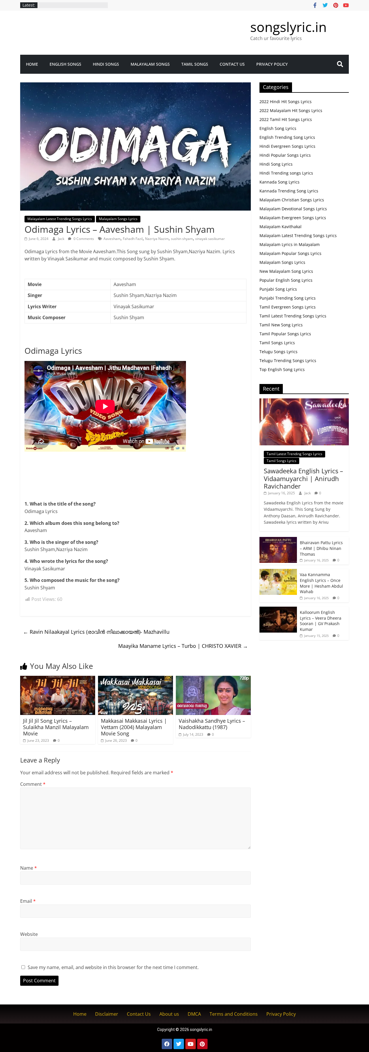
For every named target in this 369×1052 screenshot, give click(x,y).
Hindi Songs (106, 64)
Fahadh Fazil (133, 238)
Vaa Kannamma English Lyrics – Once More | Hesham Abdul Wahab (321, 583)
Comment (33, 784)
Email (28, 901)
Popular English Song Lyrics (285, 280)
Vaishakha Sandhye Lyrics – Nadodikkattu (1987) (212, 724)
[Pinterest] (202, 1044)
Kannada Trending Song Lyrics (288, 191)
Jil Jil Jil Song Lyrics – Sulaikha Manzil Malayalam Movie (56, 727)
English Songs (65, 64)
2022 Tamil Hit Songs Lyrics (285, 119)
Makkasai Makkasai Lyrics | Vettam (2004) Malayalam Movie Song (134, 727)
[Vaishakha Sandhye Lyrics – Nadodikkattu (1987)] (213, 679)
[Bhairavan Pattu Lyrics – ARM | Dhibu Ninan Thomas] (278, 540)
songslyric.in (288, 27)
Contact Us (232, 64)
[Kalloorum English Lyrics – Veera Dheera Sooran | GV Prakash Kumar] (278, 609)
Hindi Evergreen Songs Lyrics (287, 146)
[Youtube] (190, 1044)
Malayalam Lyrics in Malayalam (289, 244)
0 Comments (83, 238)
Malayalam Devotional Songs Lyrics (293, 208)
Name (28, 868)
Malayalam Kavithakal (280, 226)
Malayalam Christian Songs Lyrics (291, 200)
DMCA (194, 1014)
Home (32, 64)
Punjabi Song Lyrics (278, 289)
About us (169, 1014)
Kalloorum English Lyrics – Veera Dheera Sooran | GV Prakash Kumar (320, 621)
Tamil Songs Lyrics (277, 342)
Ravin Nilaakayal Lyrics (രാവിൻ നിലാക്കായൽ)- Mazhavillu (96, 631)
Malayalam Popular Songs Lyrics (290, 253)
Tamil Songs (194, 64)
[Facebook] (167, 1044)
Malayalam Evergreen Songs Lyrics (292, 217)
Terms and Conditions (234, 1014)
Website (29, 934)
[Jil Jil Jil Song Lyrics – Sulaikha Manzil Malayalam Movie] (57, 679)
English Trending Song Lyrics (287, 137)
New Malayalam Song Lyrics (286, 271)
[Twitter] (179, 1044)
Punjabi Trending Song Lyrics (287, 298)
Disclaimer (106, 1014)
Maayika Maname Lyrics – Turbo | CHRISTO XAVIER (183, 645)
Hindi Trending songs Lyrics (286, 173)
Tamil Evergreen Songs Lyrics (287, 307)
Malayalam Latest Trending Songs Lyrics (59, 218)
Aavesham (112, 238)
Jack (61, 238)
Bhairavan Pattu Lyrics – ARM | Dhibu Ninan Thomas (321, 548)
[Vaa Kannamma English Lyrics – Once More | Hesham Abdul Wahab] (278, 572)
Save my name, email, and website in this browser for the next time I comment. (113, 967)
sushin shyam (182, 238)
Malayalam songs (150, 64)
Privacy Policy (272, 64)
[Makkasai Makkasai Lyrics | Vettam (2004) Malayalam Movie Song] (135, 679)
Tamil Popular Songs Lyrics (285, 333)
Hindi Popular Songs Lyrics (285, 155)
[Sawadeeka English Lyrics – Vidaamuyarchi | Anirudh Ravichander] (304, 401)
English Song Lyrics (277, 128)
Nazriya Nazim (157, 238)
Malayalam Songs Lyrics (118, 218)
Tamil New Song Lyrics (281, 325)
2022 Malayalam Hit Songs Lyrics (290, 110)
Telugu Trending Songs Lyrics (287, 360)
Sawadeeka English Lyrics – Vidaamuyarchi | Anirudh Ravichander (303, 478)
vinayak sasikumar (210, 238)
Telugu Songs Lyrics (278, 351)
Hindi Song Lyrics (276, 164)
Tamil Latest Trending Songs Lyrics (292, 316)
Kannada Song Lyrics (279, 182)
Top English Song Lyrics (282, 369)
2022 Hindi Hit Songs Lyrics (285, 101)
